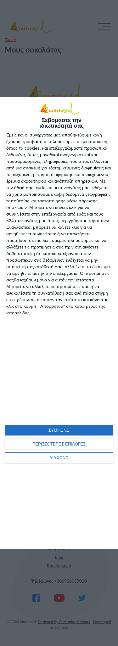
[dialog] (59, 323)
